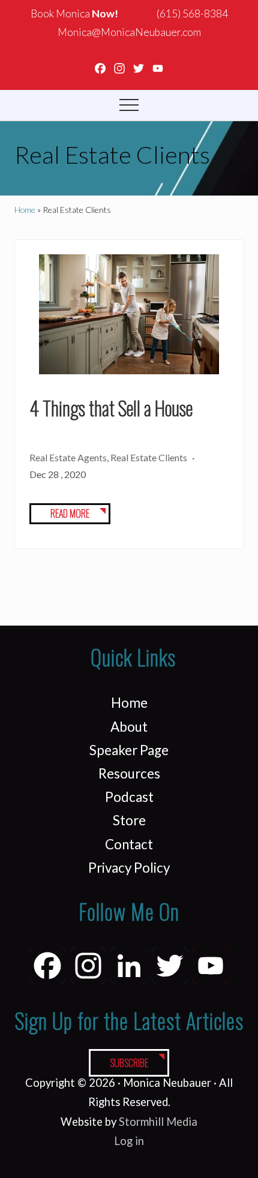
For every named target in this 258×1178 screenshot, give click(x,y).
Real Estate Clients (148, 457)
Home (129, 703)
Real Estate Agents (68, 457)
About (129, 727)
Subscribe (129, 1063)
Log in (129, 1140)
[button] (129, 105)
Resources (129, 773)
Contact (129, 844)
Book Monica (74, 13)
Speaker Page (129, 750)
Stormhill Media (158, 1121)
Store (129, 820)
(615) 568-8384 (192, 13)
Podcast (129, 797)
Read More (69, 515)
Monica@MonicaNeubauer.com (129, 32)
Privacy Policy (129, 868)
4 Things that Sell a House (111, 407)
